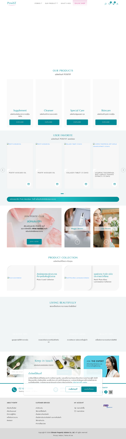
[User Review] (106, 242)
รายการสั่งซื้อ (80, 408)
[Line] (106, 392)
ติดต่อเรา (10, 420)
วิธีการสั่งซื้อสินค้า (41, 411)
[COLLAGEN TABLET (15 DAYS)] (77, 156)
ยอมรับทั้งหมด (89, 389)
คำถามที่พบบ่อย (41, 424)
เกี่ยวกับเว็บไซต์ (11, 408)
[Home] (12, 3)
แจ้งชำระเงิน (39, 408)
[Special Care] (77, 92)
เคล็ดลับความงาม (12, 417)
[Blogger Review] (77, 242)
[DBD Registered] (108, 406)
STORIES (38, 3)
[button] (3, 170)
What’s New (66, 3)
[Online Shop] (28, 184)
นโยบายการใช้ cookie (80, 382)
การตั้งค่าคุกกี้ (73, 389)
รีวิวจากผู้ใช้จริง (11, 414)
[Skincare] (106, 92)
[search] (105, 3)
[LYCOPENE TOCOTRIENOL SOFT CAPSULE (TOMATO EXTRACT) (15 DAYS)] (106, 156)
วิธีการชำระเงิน (40, 420)
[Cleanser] (49, 92)
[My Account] (117, 3)
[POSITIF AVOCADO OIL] (20, 156)
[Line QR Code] (111, 392)
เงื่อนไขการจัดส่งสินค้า (42, 414)
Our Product (50, 3)
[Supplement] (20, 92)
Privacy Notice (58, 435)
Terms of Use (68, 435)
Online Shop (80, 3)
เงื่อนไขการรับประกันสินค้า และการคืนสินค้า (48, 417)
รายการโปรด (80, 411)
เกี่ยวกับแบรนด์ (11, 411)
